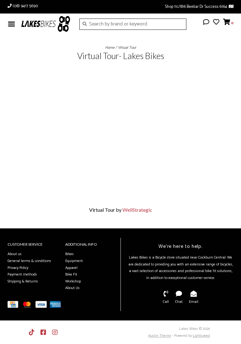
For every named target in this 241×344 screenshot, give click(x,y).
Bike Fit (71, 274)
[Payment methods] (14, 306)
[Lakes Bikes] (45, 24)
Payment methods (22, 274)
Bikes (69, 254)
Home (110, 48)
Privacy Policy (18, 268)
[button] (206, 23)
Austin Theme (159, 336)
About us (15, 254)
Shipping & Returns (23, 281)
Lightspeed (201, 336)
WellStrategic (137, 210)
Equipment (74, 261)
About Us (72, 288)
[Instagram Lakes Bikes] (55, 332)
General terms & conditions (29, 261)
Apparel (71, 268)
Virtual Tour (127, 48)
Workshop (73, 281)
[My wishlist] (216, 23)
